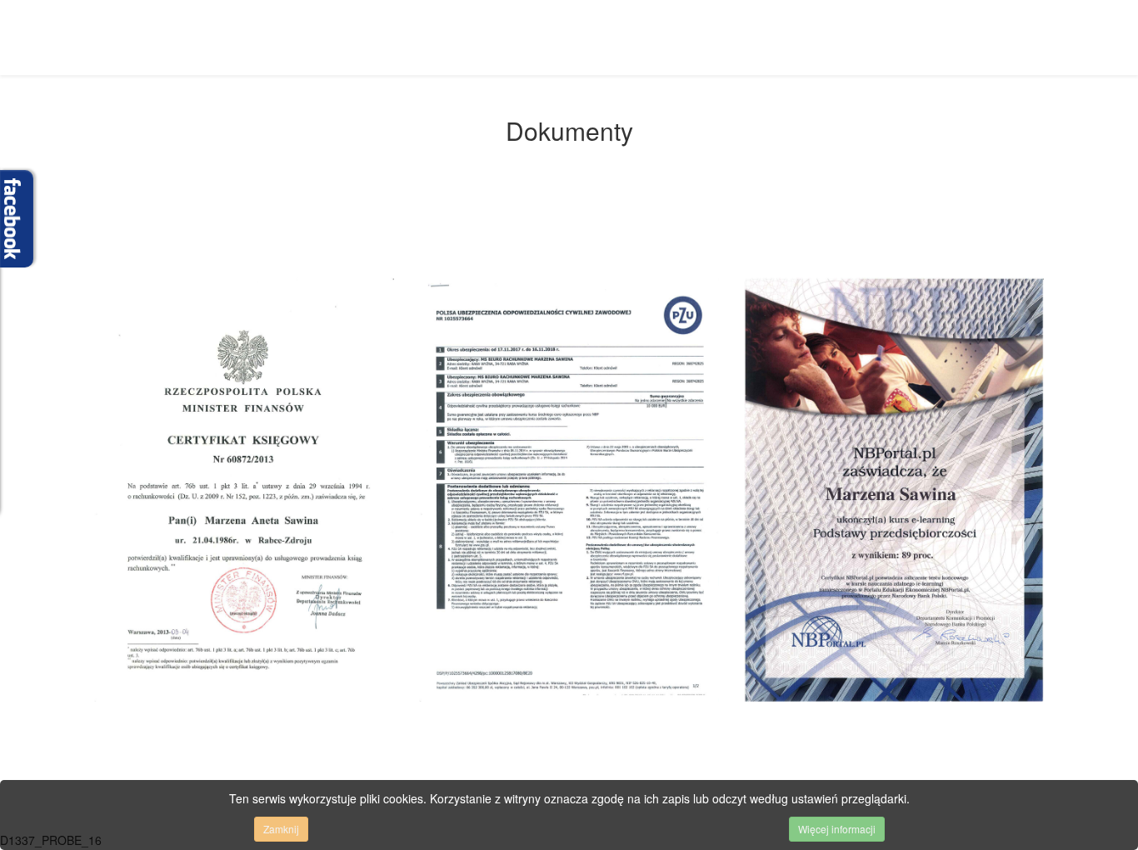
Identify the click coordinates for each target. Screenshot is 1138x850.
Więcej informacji (837, 829)
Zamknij (281, 829)
